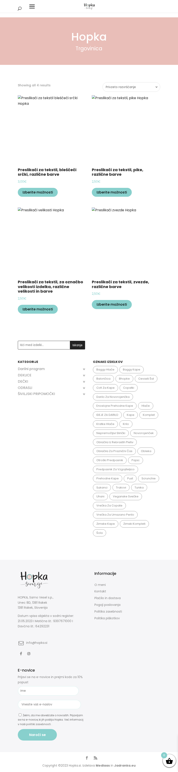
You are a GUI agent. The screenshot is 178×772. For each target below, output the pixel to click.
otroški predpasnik (109, 460)
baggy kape (131, 369)
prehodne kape (107, 478)
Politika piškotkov (107, 618)
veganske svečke (125, 496)
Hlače (146, 406)
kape (130, 415)
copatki (128, 388)
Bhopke (124, 379)
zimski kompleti (134, 524)
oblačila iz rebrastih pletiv (114, 442)
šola (99, 533)
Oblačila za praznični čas (114, 451)
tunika (139, 487)
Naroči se (37, 734)
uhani (100, 496)
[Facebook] (21, 653)
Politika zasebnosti (108, 611)
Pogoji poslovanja (107, 605)
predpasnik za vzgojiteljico (115, 469)
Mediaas (103, 765)
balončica (103, 379)
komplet (149, 415)
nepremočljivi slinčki (110, 433)
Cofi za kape (105, 388)
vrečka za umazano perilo (115, 515)
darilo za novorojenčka (113, 397)
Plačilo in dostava (107, 598)
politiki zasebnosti (38, 724)
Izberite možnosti (38, 192)
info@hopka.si (36, 643)
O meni (100, 585)
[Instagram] (29, 653)
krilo (126, 424)
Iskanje (77, 345)
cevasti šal (146, 379)
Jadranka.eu (125, 765)
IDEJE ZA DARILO (107, 415)
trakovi (121, 487)
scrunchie (149, 478)
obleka (146, 451)
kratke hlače (105, 424)
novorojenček (144, 433)
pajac (136, 460)
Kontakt (100, 591)
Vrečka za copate (109, 505)
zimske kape (105, 524)
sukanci (101, 487)
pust (130, 478)
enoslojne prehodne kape (114, 406)
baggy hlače (105, 369)
